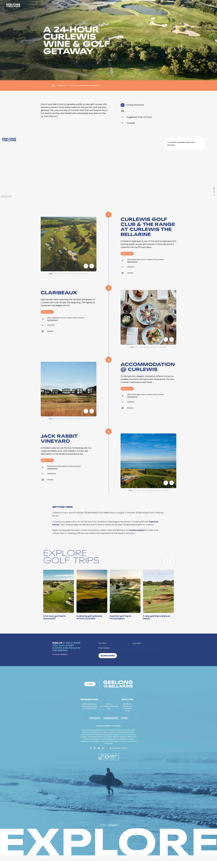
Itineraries (62, 85)
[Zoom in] (214, 188)
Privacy (109, 704)
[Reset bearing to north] (214, 195)
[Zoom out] (214, 192)
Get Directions (132, 262)
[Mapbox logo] (6, 196)
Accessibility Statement (109, 706)
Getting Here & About (89, 706)
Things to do (127, 706)
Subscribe (108, 655)
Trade (124, 718)
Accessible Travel (89, 708)
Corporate (95, 718)
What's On (127, 704)
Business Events (111, 718)
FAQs (109, 708)
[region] (108, 167)
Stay (127, 711)
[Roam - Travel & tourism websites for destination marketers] (113, 825)
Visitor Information (90, 704)
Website (130, 273)
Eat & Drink (127, 708)
